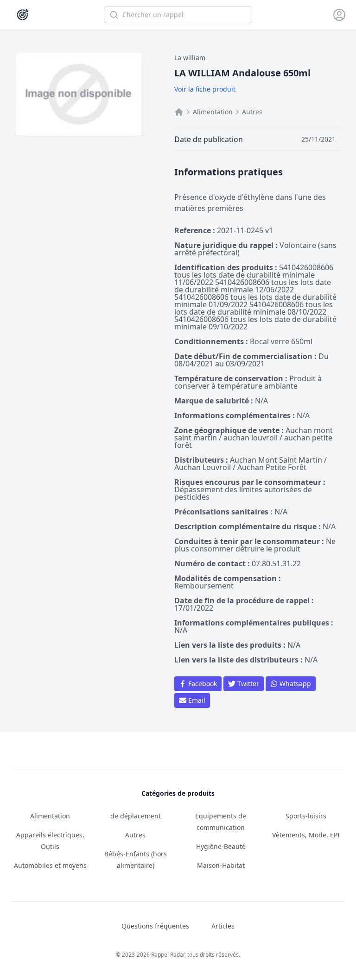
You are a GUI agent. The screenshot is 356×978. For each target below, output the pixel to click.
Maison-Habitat (221, 865)
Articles (223, 926)
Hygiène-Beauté (221, 846)
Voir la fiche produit (204, 89)
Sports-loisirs (306, 815)
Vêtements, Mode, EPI (306, 834)
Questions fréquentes (155, 926)
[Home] (179, 112)
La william (189, 57)
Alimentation (213, 111)
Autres (252, 111)
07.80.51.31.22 (276, 563)
